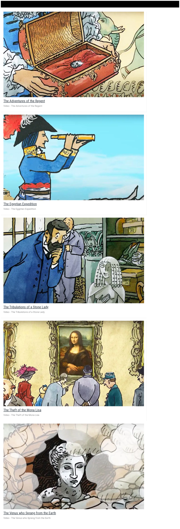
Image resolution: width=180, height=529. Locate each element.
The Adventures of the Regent (24, 101)
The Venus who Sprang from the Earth (29, 513)
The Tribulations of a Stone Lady (25, 307)
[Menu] (5, 4)
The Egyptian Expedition (20, 204)
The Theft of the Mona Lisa (22, 410)
